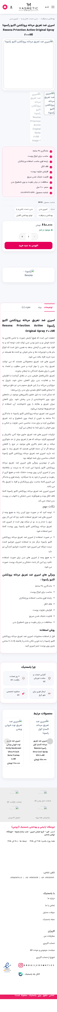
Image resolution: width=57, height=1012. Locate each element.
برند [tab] (39, 307)
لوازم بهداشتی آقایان (24, 215)
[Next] (6, 64)
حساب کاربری (49, 943)
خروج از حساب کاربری (45, 957)
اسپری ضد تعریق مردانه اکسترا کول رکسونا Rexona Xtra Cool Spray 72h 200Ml (40, 748)
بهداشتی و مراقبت (48, 18)
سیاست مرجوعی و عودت (44, 950)
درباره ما (51, 898)
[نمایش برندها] (28, 275)
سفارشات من (49, 936)
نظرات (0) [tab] (26, 307)
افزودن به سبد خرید (28, 245)
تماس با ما (50, 905)
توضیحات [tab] (48, 307)
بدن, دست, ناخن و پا (29, 18)
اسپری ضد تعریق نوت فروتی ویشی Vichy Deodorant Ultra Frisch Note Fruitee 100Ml (13, 750)
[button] (53, 7)
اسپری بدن (14, 18)
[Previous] (48, 64)
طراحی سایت (8, 995)
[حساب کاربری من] (11, 7)
